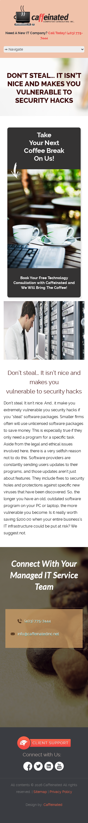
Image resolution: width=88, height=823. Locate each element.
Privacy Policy (61, 792)
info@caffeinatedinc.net (38, 634)
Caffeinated (52, 805)
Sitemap (40, 792)
